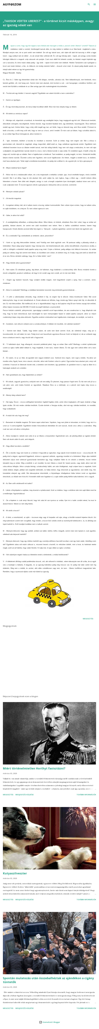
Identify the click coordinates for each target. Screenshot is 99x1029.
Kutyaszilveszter (15, 873)
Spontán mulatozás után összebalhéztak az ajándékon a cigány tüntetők (48, 980)
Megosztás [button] (88, 618)
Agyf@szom (12, 4)
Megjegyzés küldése (24, 794)
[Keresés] (88, 4)
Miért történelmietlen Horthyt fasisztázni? (34, 768)
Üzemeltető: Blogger (51, 1022)
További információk (86, 794)
